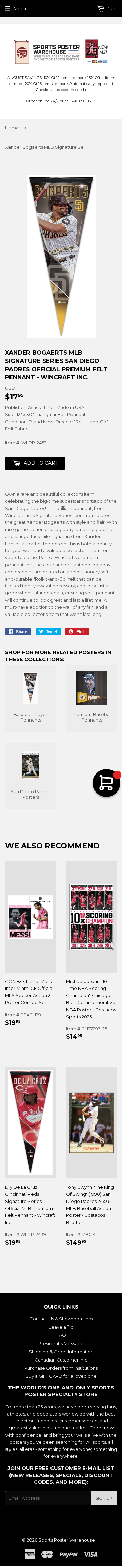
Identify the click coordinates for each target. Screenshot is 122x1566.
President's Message (61, 1343)
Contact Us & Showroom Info (61, 1318)
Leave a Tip (61, 1327)
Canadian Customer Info (61, 1360)
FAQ (61, 1335)
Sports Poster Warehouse (66, 1540)
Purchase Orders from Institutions (61, 1368)
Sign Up (104, 1498)
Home (12, 127)
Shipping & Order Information (61, 1351)
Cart (111, 8)
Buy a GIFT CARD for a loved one (61, 1376)
